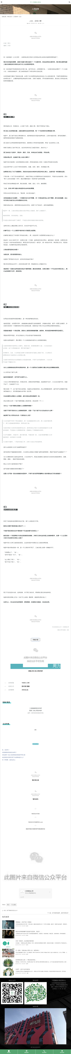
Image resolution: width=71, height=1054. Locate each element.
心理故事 (15, 16)
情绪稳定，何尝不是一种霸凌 (23, 922)
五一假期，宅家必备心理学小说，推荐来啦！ (28, 950)
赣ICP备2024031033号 (35, 1047)
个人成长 (13, 904)
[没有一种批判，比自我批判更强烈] (8, 943)
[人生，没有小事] (35, 2)
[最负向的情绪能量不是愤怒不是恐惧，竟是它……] (8, 934)
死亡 (8, 904)
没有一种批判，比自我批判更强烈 (25, 941)
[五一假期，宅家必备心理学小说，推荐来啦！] (8, 953)
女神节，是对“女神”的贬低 (23, 969)
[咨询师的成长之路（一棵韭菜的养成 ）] (8, 962)
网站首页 (9, 16)
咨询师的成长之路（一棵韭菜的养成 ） (26, 960)
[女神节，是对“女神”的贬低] (8, 972)
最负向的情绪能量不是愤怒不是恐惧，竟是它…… (29, 931)
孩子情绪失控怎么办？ (12, 910)
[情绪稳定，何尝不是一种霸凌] (8, 924)
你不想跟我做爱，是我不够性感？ (60, 913)
